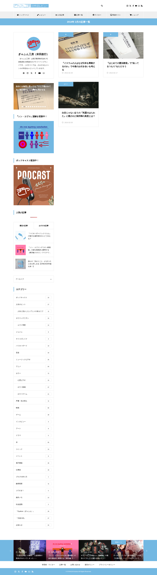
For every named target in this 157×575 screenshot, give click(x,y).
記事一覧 (79, 15)
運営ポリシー (89, 565)
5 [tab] (30, 106)
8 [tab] (37, 106)
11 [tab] (43, 106)
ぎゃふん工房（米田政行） (33, 54)
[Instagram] (127, 6)
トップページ (24, 15)
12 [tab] (45, 106)
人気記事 (60, 15)
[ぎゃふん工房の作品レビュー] (31, 5)
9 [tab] (39, 106)
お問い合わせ (75, 565)
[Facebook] (133, 6)
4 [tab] (28, 106)
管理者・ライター (48, 565)
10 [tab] (41, 106)
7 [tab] (35, 106)
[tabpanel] (34, 96)
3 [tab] (26, 106)
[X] (130, 6)
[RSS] (142, 6)
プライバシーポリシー (107, 565)
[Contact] (139, 6)
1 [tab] (22, 106)
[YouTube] (136, 6)
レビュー (42, 15)
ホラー (66, 84)
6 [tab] (32, 106)
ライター (97, 15)
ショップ (135, 15)
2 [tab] (24, 106)
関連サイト (116, 15)
